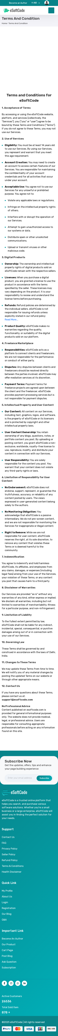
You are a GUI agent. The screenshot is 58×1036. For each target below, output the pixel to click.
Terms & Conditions (12, 866)
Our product (8, 944)
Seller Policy (8, 854)
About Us (7, 896)
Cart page (7, 950)
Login (5, 902)
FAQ (4, 842)
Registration (9, 908)
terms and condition (18, 23)
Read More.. (11, 319)
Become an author (12, 938)
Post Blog (7, 956)
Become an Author (18, 3)
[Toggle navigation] (51, 10)
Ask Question (9, 961)
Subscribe (44, 778)
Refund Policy (10, 860)
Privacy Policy (9, 848)
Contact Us (8, 837)
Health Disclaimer (11, 871)
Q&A (4, 919)
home (4, 23)
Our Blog (6, 914)
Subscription (9, 967)
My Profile (7, 890)
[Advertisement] (29, 58)
